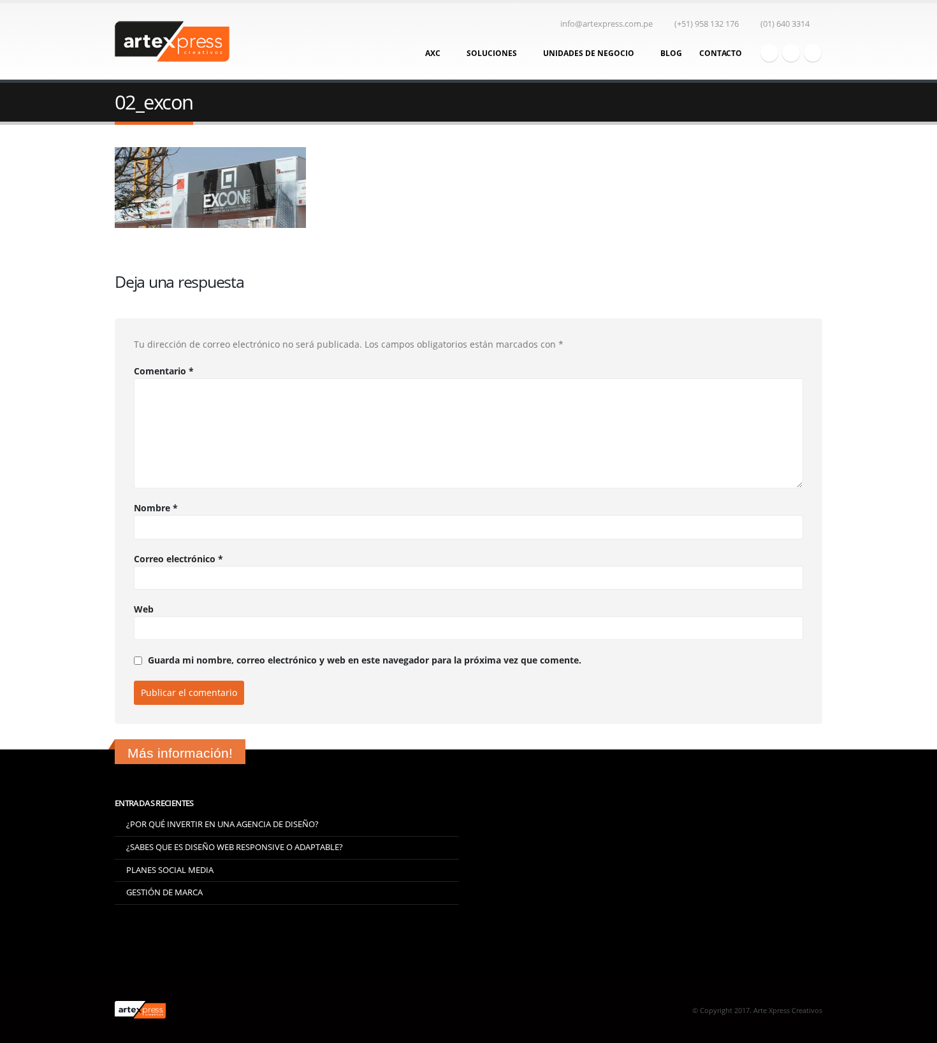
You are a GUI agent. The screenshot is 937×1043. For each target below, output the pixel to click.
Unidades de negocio (588, 53)
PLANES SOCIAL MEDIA (170, 870)
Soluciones (492, 53)
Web (144, 609)
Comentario (164, 371)
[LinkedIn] (813, 53)
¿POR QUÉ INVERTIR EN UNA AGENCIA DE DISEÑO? (222, 824)
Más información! (180, 753)
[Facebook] (769, 53)
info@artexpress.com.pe (606, 23)
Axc (432, 53)
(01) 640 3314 (785, 23)
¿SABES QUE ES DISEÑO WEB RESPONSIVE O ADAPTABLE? (234, 847)
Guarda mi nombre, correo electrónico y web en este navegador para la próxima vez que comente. (364, 661)
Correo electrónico (178, 559)
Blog (671, 53)
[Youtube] (791, 53)
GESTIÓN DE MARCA (164, 892)
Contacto (720, 53)
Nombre (156, 508)
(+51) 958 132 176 (706, 23)
